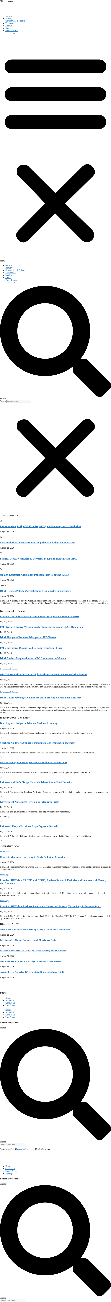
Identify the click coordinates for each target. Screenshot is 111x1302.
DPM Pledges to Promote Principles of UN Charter (28, 637)
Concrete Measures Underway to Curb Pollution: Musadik (32, 857)
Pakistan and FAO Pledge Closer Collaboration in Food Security (36, 782)
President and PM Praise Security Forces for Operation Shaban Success (39, 616)
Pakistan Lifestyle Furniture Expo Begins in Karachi (29, 826)
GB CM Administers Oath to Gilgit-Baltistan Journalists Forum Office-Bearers (43, 674)
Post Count (10, 1005)
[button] (55, 149)
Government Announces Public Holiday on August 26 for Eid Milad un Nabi (35, 929)
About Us (9, 1000)
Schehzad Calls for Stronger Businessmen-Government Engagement (37, 742)
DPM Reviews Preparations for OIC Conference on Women (33, 658)
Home (8, 998)
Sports (8, 28)
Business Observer (24, 1149)
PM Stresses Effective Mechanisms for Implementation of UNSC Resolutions (42, 626)
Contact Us (10, 1003)
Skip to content (6, 1)
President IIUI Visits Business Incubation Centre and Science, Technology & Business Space (50, 906)
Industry (8, 18)
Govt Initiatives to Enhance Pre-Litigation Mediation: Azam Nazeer (37, 542)
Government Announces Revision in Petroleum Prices (29, 801)
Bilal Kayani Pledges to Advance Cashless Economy (28, 723)
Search (3, 401)
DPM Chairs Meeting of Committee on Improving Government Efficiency (40, 697)
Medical (8, 26)
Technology (10, 23)
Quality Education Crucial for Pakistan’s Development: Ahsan (34, 574)
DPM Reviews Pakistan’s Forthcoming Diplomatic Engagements (35, 590)
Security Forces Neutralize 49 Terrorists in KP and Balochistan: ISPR (38, 558)
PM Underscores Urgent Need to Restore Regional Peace (31, 647)
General (8, 16)
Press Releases (11, 30)
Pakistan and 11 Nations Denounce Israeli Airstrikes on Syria (28, 940)
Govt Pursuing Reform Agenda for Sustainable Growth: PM (33, 762)
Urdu (13, 33)
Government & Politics (15, 21)
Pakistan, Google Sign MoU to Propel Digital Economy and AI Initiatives (40, 526)
